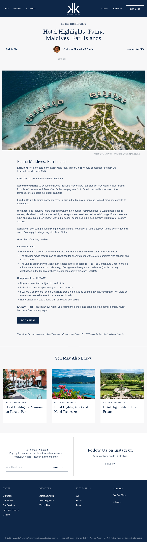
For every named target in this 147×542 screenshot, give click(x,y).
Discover (17, 8)
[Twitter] (114, 508)
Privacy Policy (82, 538)
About (6, 8)
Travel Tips (44, 505)
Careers (104, 8)
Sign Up (58, 467)
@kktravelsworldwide (104, 456)
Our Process (8, 500)
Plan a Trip (135, 9)
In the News (30, 8)
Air (77, 496)
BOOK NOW (28, 320)
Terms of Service (67, 538)
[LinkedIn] (125, 508)
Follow (110, 464)
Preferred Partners (11, 510)
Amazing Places (46, 496)
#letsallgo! (122, 456)
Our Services (9, 505)
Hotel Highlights (16, 402)
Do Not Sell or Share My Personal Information (123, 538)
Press (78, 505)
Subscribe (117, 8)
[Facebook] (117, 508)
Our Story (7, 496)
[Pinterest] (121, 508)
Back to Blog (11, 49)
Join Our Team (119, 495)
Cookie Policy (96, 538)
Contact (6, 514)
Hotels (79, 500)
